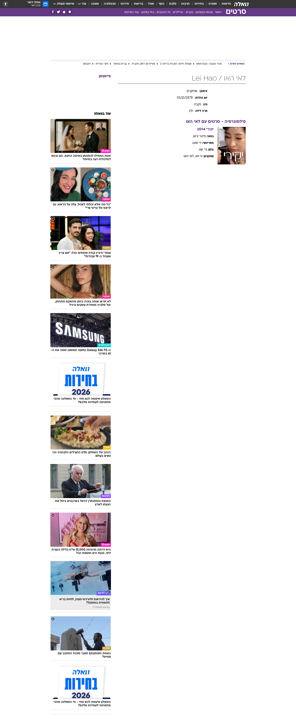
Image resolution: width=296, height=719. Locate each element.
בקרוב (189, 12)
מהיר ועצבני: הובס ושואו (209, 64)
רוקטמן (87, 64)
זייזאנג (196, 142)
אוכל (151, 3)
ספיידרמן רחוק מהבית (143, 64)
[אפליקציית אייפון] (64, 12)
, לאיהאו (189, 156)
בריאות (138, 3)
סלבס (172, 3)
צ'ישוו (203, 149)
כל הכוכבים (163, 12)
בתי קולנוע (147, 12)
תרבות (185, 3)
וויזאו (198, 156)
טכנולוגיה (110, 3)
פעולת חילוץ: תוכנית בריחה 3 (175, 64)
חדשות (226, 3)
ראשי (218, 12)
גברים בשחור (120, 64)
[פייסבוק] (52, 12)
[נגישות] (5, 4)
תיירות (125, 3)
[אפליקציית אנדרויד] (69, 12)
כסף (161, 3)
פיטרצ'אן (199, 136)
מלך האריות (102, 64)
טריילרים (178, 12)
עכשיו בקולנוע (204, 12)
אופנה (95, 3)
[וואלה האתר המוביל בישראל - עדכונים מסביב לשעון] (241, 4)
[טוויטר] (58, 12)
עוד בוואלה (102, 114)
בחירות (199, 3)
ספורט (213, 3)
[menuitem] (224, 4)
